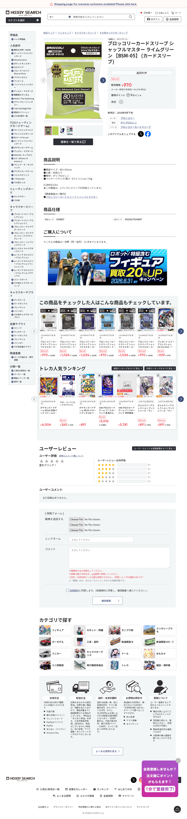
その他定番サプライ (22, 346)
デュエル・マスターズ (23, 91)
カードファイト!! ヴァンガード (23, 54)
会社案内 (42, 807)
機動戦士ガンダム (21, 94)
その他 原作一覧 (21, 116)
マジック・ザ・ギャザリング (23, 166)
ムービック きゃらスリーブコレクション (23, 256)
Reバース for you (21, 137)
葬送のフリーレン (21, 112)
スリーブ (17, 328)
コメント (50, 549)
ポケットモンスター (22, 63)
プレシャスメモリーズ (23, 133)
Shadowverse (20, 59)
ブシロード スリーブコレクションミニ (23, 222)
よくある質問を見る (106, 751)
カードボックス (20, 303)
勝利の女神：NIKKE (22, 49)
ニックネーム (53, 538)
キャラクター (19, 196)
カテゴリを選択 (16, 20)
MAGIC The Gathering (24, 98)
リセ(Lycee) (19, 178)
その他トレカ (19, 182)
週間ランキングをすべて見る (127, 368)
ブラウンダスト (20, 77)
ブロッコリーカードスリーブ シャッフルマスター (72, 197)
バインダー (19, 311)
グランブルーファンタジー (23, 103)
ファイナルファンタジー (23, 86)
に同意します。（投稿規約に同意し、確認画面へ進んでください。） (109, 590)
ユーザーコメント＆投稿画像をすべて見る (153, 448)
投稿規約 (74, 590)
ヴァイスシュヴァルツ (23, 130)
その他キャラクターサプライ (23, 316)
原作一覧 (18, 381)
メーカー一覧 (19, 374)
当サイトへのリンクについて (118, 807)
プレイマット (19, 307)
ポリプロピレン (129, 122)
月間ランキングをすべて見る (159, 368)
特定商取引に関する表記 (89, 807)
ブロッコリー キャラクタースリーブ (23, 228)
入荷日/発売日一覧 (22, 370)
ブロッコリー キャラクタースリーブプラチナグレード (23, 236)
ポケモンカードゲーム (23, 147)
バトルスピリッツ (21, 175)
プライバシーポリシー (63, 807)
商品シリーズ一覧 (21, 378)
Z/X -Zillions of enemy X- (21, 160)
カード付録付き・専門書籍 (23, 358)
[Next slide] (103, 80)
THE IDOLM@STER (22, 108)
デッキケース (19, 299)
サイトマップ (143, 807)
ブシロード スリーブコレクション (23, 215)
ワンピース (18, 81)
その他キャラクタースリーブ (23, 284)
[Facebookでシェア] (148, 134)
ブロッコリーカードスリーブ (136, 127)
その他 (17, 200)
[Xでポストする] (141, 134)
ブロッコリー (128, 118)
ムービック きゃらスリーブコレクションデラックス (23, 273)
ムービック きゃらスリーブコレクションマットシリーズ (23, 264)
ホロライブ (19, 67)
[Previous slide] (43, 80)
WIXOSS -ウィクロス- (23, 155)
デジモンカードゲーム (23, 171)
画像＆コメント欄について (71, 455)
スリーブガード (20, 279)
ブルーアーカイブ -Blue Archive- (22, 72)
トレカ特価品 (19, 39)
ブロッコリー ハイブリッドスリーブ (23, 243)
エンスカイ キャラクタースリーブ (23, 250)
